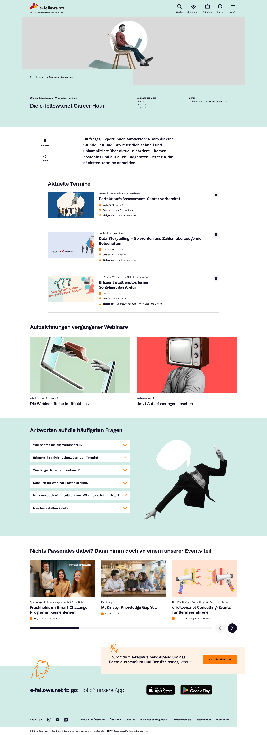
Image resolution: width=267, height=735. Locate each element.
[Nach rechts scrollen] (232, 628)
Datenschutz (203, 719)
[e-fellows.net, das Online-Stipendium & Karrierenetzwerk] (47, 8)
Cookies (130, 719)
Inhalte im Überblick (92, 719)
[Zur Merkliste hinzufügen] (216, 195)
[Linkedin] (65, 719)
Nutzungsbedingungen (153, 719)
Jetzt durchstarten (219, 659)
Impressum (222, 719)
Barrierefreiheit (181, 719)
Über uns (115, 719)
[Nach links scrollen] (220, 628)
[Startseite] (31, 77)
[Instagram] (49, 719)
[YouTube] (57, 719)
